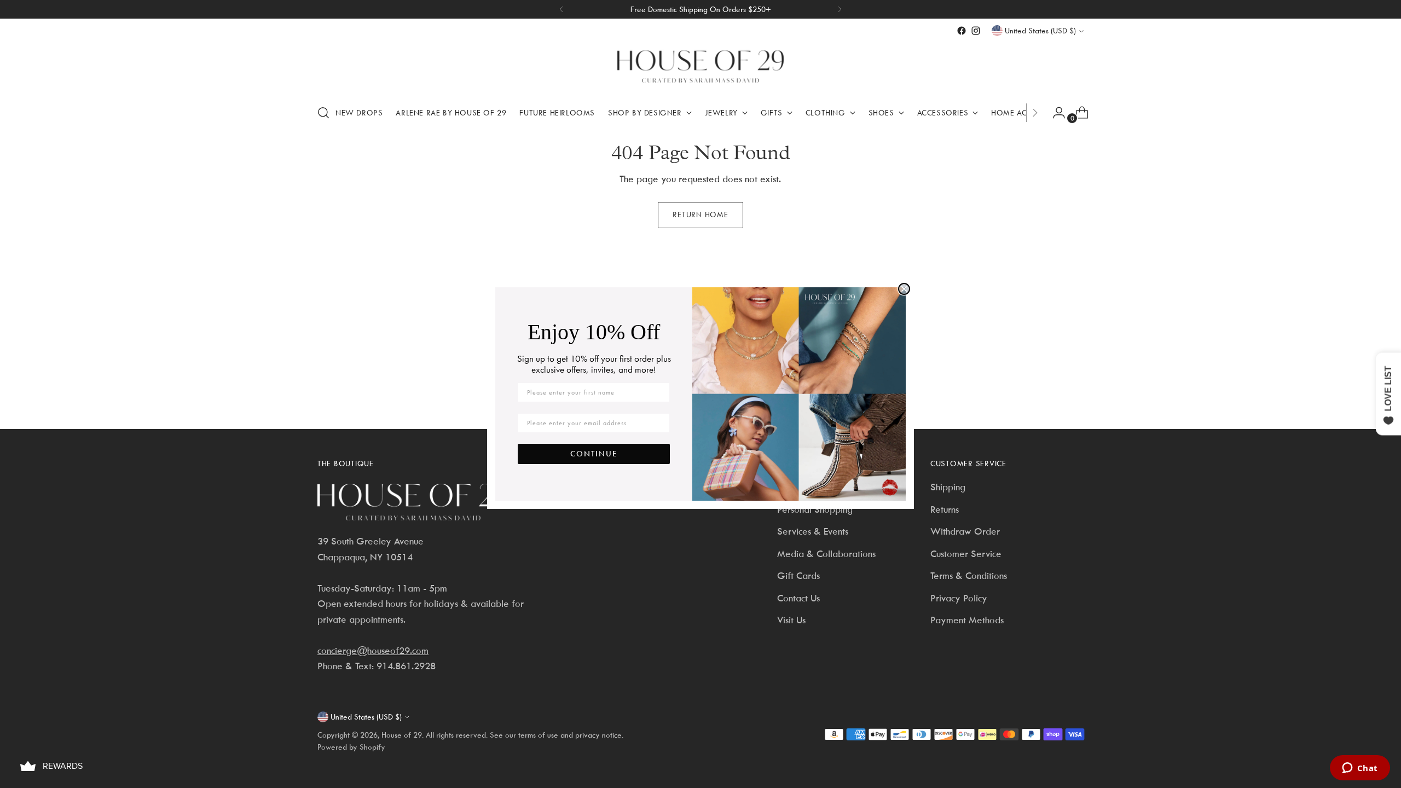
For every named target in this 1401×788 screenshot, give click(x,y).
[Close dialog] (904, 288)
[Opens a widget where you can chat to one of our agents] (1359, 769)
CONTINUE (594, 453)
